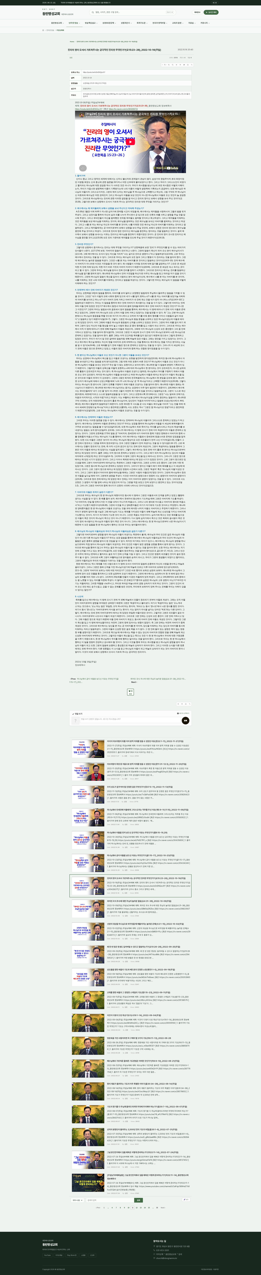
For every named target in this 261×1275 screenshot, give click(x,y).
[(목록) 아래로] (180, 65)
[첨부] (192, 65)
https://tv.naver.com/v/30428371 (123, 109)
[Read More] (130, 748)
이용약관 (216, 1269)
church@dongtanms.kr (166, 1258)
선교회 (92, 1255)
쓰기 (187, 1200)
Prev (98, 1208)
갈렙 (71, 58)
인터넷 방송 (50, 30)
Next (163, 1208)
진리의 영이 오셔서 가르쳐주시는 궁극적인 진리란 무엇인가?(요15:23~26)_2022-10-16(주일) (114, 49)
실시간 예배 (212, 12)
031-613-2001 (162, 1250)
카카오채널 (58, 1255)
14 (145, 1208)
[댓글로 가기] (184, 65)
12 (136, 1208)
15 (149, 1208)
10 (128, 1208)
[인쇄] (188, 65)
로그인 (215, 3)
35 (157, 1208)
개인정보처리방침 (206, 1269)
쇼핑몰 (83, 1255)
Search (138, 1200)
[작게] (173, 65)
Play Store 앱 (71, 1255)
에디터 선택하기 (184, 713)
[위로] (176, 65)
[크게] (169, 65)
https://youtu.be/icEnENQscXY (88, 109)
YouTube (47, 1255)
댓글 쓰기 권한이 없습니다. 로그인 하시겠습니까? (101, 719)
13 (141, 1208)
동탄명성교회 (171, 1254)
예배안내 (197, 12)
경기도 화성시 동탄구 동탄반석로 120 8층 (173, 1246)
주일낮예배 (60, 30)
